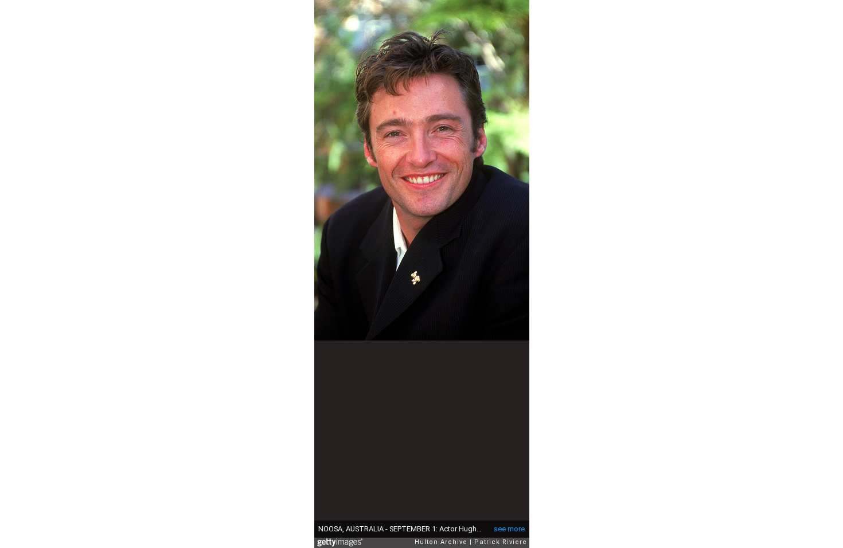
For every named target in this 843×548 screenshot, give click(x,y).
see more (509, 528)
